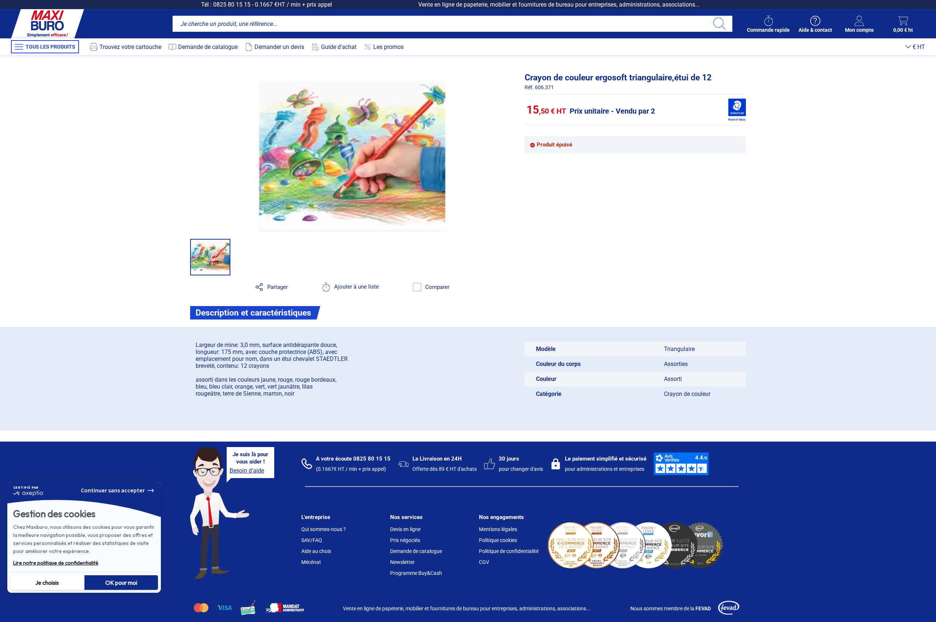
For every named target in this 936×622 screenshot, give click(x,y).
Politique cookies (498, 540)
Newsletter (402, 562)
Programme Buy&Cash (416, 573)
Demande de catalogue (416, 551)
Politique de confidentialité (509, 551)
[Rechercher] (719, 23)
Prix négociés (405, 540)
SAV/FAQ (311, 540)
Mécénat (311, 562)
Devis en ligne (405, 529)
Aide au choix (316, 551)
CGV (484, 562)
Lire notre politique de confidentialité (55, 563)
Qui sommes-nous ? (323, 529)
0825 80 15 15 (231, 4)
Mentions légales (498, 529)
